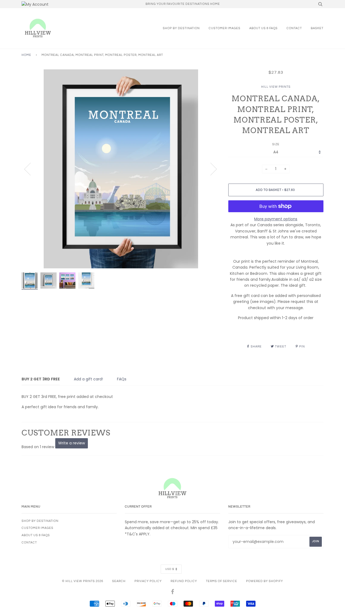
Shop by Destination (181, 28)
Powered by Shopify (264, 581)
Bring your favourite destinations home (183, 3)
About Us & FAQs (263, 28)
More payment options (275, 219)
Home (26, 54)
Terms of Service (221, 581)
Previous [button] (31, 168)
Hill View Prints (276, 86)
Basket (317, 28)
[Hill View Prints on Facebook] (172, 592)
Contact (294, 28)
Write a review (71, 443)
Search (119, 581)
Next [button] (210, 168)
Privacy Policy (148, 581)
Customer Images (224, 28)
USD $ (169, 569)
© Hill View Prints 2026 (82, 581)
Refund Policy (184, 581)
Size (276, 144)
